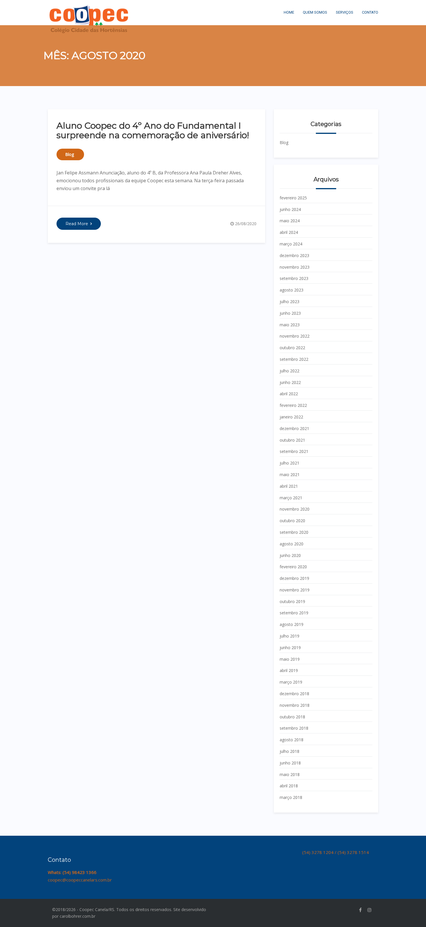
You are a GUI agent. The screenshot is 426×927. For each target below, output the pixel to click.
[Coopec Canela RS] (88, 7)
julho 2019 (289, 636)
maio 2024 (290, 220)
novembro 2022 (295, 336)
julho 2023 (289, 301)
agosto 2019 (291, 624)
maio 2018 (290, 774)
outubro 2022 (292, 347)
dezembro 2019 (294, 578)
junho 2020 (290, 555)
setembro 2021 (294, 451)
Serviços (344, 12)
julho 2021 (289, 463)
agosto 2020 (291, 544)
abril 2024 (289, 232)
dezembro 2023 (294, 255)
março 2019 (291, 682)
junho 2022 (290, 382)
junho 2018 (290, 763)
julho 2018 (289, 751)
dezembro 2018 (294, 693)
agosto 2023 (291, 290)
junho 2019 (290, 647)
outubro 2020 (292, 520)
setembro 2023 (294, 278)
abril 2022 (289, 393)
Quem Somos (315, 12)
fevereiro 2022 (293, 405)
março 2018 (291, 797)
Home (289, 12)
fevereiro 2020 (293, 566)
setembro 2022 (294, 359)
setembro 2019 (294, 612)
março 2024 (291, 244)
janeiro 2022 (291, 417)
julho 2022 (289, 371)
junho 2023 (290, 313)
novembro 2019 (295, 590)
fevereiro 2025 (293, 198)
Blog (69, 154)
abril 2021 (289, 486)
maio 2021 (290, 474)
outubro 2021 (292, 440)
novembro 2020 (295, 509)
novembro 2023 (295, 267)
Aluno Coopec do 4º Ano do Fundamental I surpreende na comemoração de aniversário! (153, 130)
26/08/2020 (245, 223)
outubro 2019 (292, 601)
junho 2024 (290, 209)
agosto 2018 (291, 739)
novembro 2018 (295, 705)
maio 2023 (290, 324)
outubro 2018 (292, 717)
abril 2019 (289, 670)
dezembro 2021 (294, 428)
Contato (370, 12)
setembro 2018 (294, 728)
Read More (76, 223)
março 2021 (291, 497)
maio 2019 (290, 659)
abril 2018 (289, 785)
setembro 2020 (294, 532)
